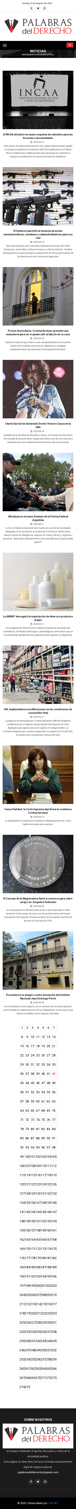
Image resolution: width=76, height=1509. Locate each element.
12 (43, 1037)
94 (32, 1147)
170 (27, 1249)
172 (38, 1249)
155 (22, 1230)
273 (54, 1378)
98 (53, 1147)
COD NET (53, 1503)
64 (22, 1110)
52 (32, 1092)
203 (54, 1286)
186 (38, 1267)
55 (48, 1092)
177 (27, 1258)
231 (54, 1322)
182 (54, 1258)
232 (22, 1332)
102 (38, 1157)
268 (27, 1378)
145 (43, 1212)
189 (54, 1267)
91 (53, 1138)
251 (48, 1350)
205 (27, 1295)
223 (48, 1313)
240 (27, 1341)
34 (48, 1064)
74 (38, 1120)
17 (32, 1046)
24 (32, 1055)
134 (22, 1203)
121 (27, 1184)
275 (27, 1387)
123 (38, 1184)
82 (43, 1129)
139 (48, 1203)
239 (22, 1341)
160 (48, 1230)
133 (54, 1193)
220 (32, 1313)
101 (32, 1157)
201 (43, 1286)
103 (43, 1157)
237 (48, 1332)
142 (27, 1212)
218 (22, 1313)
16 (27, 1046)
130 (38, 1193)
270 (38, 1378)
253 (22, 1359)
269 (32, 1378)
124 (43, 1184)
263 (38, 1368)
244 (48, 1341)
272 (48, 1378)
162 (22, 1239)
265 (48, 1368)
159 (43, 1230)
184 (27, 1267)
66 (32, 1110)
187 (43, 1267)
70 (53, 1110)
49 (53, 1083)
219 (27, 1313)
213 (32, 1304)
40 (43, 1074)
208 (43, 1295)
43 (22, 1083)
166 (43, 1239)
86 (27, 1138)
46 (38, 1083)
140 (54, 1203)
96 (43, 1147)
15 (22, 1046)
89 (43, 1138)
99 (22, 1157)
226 (27, 1322)
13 (48, 1037)
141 (22, 1212)
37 (27, 1074)
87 (32, 1138)
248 (32, 1350)
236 (43, 1332)
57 (22, 1101)
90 (48, 1138)
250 (43, 1350)
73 (32, 1120)
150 (32, 1221)
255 (32, 1359)
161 (54, 1230)
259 (54, 1359)
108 (32, 1166)
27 (48, 1055)
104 (48, 1157)
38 (32, 1074)
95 (38, 1147)
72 (27, 1120)
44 (27, 1083)
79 (27, 1129)
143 (32, 1212)
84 (53, 1129)
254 (27, 1359)
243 (43, 1341)
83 (48, 1129)
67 (38, 1110)
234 (32, 1332)
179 (38, 1258)
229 (43, 1322)
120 (22, 1184)
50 (22, 1092)
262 (32, 1368)
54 (43, 1092)
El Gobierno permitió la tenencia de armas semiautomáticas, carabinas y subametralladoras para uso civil (38, 234)
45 (32, 1083)
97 (48, 1147)
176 (22, 1258)
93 (27, 1147)
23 (27, 1055)
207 (38, 1295)
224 (54, 1313)
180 (43, 1258)
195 (48, 1276)
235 (38, 1332)
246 (22, 1350)
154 (54, 1221)
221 (38, 1313)
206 (32, 1295)
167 (48, 1239)
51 (27, 1092)
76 (48, 1120)
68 (43, 1110)
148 (22, 1221)
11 (38, 1037)
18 (38, 1046)
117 (43, 1175)
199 (32, 1286)
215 (43, 1304)
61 (43, 1101)
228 (38, 1322)
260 (22, 1368)
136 (32, 1203)
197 (22, 1286)
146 (48, 1212)
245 (54, 1341)
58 (27, 1101)
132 (48, 1193)
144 (38, 1212)
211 (22, 1304)
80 (32, 1129)
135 (27, 1203)
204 (22, 1295)
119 (54, 1175)
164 (32, 1239)
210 (54, 1295)
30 (27, 1064)
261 (27, 1368)
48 (48, 1083)
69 (48, 1110)
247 (27, 1350)
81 (38, 1129)
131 (43, 1193)
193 (38, 1276)
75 (43, 1120)
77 (53, 1120)
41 (48, 1074)
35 (53, 1064)
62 (48, 1101)
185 (32, 1267)
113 (22, 1175)
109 (38, 1166)
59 (32, 1101)
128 (27, 1193)
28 (53, 1055)
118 (48, 1175)
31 (32, 1064)
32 (38, 1064)
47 (43, 1083)
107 (27, 1166)
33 (43, 1064)
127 (22, 1193)
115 (32, 1175)
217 (54, 1304)
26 (43, 1055)
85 (22, 1138)
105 (54, 1157)
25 (38, 1055)
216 (48, 1304)
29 (22, 1064)
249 (38, 1350)
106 (22, 1166)
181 (48, 1258)
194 (43, 1276)
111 (48, 1166)
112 (54, 1166)
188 (48, 1267)
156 (27, 1230)
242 (38, 1341)
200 (38, 1286)
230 (48, 1322)
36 (22, 1074)
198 (27, 1286)
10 (32, 1037)
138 (43, 1203)
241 (32, 1341)
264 (43, 1368)
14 (53, 1037)
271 (43, 1378)
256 (38, 1359)
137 (38, 1203)
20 (48, 1046)
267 (22, 1378)
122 (32, 1184)
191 (27, 1276)
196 (54, 1276)
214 (38, 1304)
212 (27, 1304)
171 (32, 1249)
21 (53, 1046)
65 (27, 1110)
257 (43, 1359)
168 (54, 1239)
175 (54, 1249)
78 (22, 1129)
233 (27, 1332)
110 (43, 1166)
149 (27, 1221)
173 (43, 1249)
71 (22, 1120)
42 (53, 1074)
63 (53, 1101)
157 (32, 1230)
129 (32, 1193)
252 (54, 1350)
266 (54, 1368)
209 (48, 1295)
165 (38, 1239)
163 (27, 1239)
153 (48, 1221)
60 (38, 1101)
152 (43, 1221)
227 (32, 1322)
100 (27, 1157)
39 (38, 1074)
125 (48, 1184)
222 (43, 1313)
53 (38, 1092)
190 (22, 1276)
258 (48, 1359)
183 (22, 1267)
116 (38, 1175)
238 (54, 1332)
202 (48, 1286)
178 (32, 1258)
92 (22, 1147)
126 (54, 1184)
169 (22, 1249)
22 (22, 1055)
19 (43, 1046)
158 (38, 1230)
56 (53, 1092)
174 (48, 1249)
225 (22, 1322)
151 (38, 1221)
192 (32, 1276)
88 (38, 1138)
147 (54, 1212)
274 (22, 1387)
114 (27, 1175)
